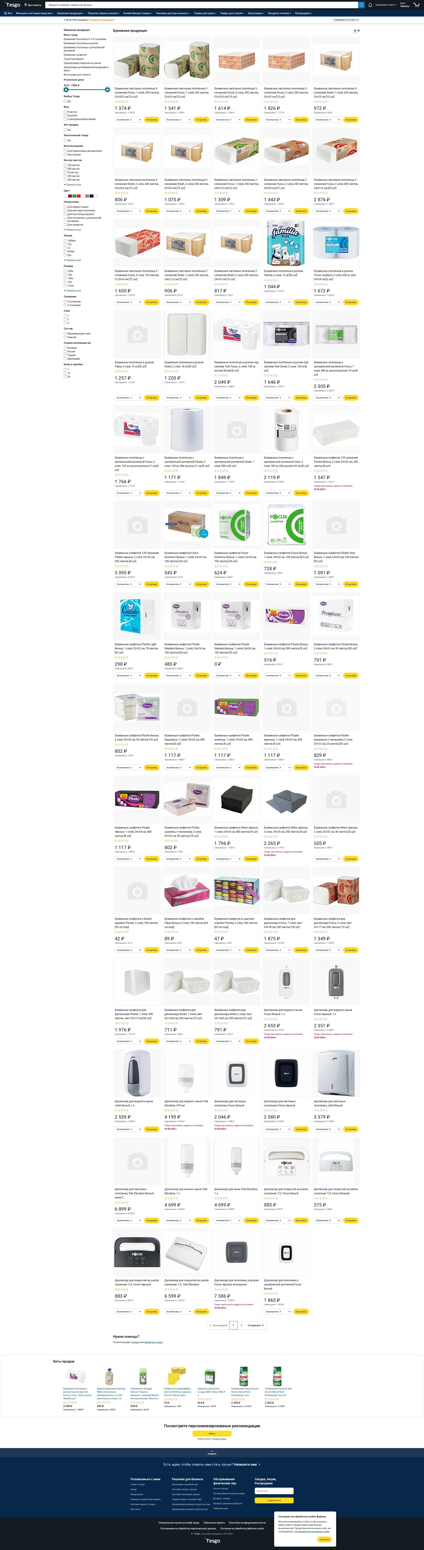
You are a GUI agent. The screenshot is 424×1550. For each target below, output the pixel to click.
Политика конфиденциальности (247, 1522)
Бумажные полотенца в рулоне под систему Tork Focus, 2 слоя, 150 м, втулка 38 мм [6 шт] (236, 366)
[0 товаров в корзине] (416, 5)
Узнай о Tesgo (138, 1484)
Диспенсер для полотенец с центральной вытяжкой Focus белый (282, 1284)
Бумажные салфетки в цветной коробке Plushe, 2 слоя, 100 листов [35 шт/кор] (235, 923)
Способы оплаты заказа (184, 1489)
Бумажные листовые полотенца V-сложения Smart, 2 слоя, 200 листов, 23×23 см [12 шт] (186, 184)
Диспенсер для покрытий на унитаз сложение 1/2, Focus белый (286, 1191)
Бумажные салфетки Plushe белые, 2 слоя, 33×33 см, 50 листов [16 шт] (137, 737)
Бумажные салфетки (75, 54)
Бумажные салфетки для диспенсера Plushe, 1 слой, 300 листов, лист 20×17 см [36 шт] (134, 1014)
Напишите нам (245, 1464)
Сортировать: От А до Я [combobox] (345, 20)
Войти (212, 1433)
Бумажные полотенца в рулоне (81, 43)
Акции (134, 1489)
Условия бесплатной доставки (229, 1493)
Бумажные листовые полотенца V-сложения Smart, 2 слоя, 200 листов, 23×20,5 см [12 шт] (137, 184)
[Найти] (361, 5)
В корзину (152, 119)
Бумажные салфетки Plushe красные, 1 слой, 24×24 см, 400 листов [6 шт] (283, 739)
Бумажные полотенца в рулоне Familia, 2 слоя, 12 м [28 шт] (283, 273)
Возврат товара (221, 1498)
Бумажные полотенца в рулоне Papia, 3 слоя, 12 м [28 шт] (134, 364)
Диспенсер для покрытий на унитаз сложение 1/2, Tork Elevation (186, 1282)
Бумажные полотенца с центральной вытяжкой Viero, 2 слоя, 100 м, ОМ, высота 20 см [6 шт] (286, 461)
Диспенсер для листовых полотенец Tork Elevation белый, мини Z (134, 1193)
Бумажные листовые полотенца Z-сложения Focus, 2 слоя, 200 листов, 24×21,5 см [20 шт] (336, 184)
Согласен (324, 1539)
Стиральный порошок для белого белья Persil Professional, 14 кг (244, 1391)
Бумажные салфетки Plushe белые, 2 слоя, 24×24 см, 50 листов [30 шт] (336, 646)
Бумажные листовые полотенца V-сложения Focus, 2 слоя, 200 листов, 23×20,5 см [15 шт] (236, 92)
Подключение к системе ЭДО (187, 1499)
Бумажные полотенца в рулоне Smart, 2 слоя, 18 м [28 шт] (184, 364)
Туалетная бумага (74, 59)
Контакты (136, 1509)
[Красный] (79, 196)
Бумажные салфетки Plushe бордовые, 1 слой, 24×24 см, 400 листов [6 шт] (184, 739)
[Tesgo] (12, 5)
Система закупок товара (143, 1504)
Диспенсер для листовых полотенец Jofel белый (329, 1103)
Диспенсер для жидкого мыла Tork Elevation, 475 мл (186, 1103)
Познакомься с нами (145, 1479)
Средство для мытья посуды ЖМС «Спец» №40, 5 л (211, 1391)
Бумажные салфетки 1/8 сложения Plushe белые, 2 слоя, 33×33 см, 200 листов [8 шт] (336, 461)
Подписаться (274, 1500)
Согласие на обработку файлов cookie (242, 1528)
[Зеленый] (74, 196)
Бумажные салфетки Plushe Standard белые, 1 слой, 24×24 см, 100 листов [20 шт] (185, 648)
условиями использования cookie (312, 1531)
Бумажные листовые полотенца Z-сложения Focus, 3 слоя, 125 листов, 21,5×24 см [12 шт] (137, 275)
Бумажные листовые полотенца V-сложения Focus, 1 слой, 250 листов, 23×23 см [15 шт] (186, 92)
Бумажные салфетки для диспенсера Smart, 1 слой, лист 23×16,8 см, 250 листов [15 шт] (183, 1014)
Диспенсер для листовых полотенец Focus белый (230, 1103)
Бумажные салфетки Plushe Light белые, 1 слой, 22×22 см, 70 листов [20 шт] (136, 648)
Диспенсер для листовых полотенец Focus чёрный (280, 1103)
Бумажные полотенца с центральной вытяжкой (84, 49)
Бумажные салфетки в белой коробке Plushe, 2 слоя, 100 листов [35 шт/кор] (136, 923)
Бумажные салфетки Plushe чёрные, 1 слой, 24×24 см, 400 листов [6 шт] (133, 831)
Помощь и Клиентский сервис (146, 1499)
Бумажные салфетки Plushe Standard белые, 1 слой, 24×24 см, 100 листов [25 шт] (235, 648)
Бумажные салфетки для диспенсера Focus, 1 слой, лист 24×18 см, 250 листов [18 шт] (283, 923)
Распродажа (137, 1494)
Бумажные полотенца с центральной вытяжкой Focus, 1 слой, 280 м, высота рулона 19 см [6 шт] (336, 368)
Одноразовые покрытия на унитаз (82, 63)
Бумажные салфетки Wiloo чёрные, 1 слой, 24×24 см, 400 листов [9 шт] (236, 829)
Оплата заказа (220, 1488)
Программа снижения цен (185, 1484)
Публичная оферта (214, 1522)
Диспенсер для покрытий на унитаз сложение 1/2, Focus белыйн (336, 1191)
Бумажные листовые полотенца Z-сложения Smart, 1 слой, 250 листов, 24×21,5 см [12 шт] (186, 275)
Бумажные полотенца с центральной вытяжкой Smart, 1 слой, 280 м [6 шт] (234, 461)
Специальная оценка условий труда (179, 1522)
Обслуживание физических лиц (224, 1481)
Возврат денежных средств (227, 1503)
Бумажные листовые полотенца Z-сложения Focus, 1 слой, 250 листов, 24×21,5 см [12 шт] (236, 184)
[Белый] (66, 196)
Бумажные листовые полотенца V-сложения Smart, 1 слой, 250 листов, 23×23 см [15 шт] (336, 92)
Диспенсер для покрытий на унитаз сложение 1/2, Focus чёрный (137, 1282)
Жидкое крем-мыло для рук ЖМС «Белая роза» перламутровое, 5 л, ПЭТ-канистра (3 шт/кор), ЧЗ (111, 1393)
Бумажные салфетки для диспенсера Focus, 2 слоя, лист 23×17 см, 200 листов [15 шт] (333, 923)
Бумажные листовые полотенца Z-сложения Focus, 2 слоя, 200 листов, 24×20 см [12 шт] (286, 184)
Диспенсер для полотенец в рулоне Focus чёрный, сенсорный (236, 1282)
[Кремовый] (83, 196)
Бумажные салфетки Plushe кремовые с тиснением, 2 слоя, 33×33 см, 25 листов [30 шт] (333, 739)
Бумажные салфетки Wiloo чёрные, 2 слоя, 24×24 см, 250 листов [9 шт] (286, 829)
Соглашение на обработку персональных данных (188, 1528)
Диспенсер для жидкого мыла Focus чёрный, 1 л (333, 1012)
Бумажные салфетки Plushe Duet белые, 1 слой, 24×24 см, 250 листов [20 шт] (336, 557)
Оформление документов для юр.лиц (191, 1504)
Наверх (212, 1454)
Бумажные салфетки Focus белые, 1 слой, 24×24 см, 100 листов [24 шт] (286, 555)
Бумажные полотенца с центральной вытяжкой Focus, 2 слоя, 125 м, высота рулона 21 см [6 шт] (137, 464)
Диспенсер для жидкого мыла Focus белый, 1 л (283, 1012)
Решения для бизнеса (187, 1479)
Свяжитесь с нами (153, 1342)
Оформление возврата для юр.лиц (190, 1509)
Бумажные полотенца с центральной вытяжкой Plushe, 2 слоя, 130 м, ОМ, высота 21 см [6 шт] (186, 461)
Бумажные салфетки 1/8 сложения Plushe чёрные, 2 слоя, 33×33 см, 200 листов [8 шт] (137, 557)
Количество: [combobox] (124, 119)
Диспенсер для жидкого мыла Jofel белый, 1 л (134, 1103)
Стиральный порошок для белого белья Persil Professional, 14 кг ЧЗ (278, 1391)
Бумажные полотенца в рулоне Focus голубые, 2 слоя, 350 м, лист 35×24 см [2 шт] (335, 275)
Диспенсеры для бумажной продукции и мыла (86, 69)
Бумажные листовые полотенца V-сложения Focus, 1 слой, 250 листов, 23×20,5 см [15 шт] (137, 92)
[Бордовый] (70, 196)
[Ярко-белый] (96, 196)
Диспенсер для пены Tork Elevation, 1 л (236, 1191)
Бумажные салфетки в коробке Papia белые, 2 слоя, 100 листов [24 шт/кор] (186, 923)
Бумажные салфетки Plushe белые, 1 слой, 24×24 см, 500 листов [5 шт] (286, 646)
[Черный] (92, 196)
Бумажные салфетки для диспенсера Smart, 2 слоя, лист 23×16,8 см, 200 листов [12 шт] (233, 1014)
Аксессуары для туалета (77, 74)
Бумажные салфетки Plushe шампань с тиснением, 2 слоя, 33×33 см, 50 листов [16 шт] (182, 831)
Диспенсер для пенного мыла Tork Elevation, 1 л (185, 1191)
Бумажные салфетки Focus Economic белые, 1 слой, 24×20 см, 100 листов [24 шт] (185, 557)
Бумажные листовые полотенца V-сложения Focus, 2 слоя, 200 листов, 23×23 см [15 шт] (286, 92)
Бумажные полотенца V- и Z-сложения (85, 39)
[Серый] (87, 196)
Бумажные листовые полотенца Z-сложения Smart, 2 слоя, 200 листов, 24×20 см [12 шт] (236, 275)
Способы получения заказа (186, 1494)
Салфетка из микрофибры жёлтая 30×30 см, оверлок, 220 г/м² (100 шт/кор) (177, 1391)
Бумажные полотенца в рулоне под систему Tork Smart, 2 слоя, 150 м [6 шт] (286, 366)
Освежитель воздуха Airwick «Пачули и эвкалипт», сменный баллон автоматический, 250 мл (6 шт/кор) (145, 1393)
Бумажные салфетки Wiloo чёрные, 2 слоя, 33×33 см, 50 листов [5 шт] (336, 829)
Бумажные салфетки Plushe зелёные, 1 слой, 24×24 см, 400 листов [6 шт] (233, 739)
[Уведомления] (370, 5)
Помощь (135, 1342)
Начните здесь (219, 1439)
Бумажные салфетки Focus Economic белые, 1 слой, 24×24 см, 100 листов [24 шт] (235, 557)
